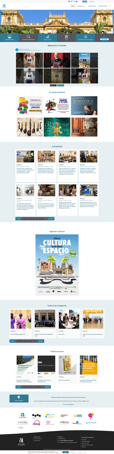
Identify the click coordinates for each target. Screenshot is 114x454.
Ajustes (80, 452)
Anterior (19, 218)
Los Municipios (92, 6)
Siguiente (51, 218)
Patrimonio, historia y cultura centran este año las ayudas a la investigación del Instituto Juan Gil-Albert (46, 206)
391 (45, 218)
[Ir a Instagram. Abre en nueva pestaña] (74, 1)
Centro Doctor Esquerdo (22, 200)
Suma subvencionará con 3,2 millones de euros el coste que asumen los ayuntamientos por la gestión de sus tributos (88, 204)
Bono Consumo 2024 (64, 380)
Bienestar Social (41, 166)
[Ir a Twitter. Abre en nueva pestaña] (72, 1)
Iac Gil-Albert (45, 200)
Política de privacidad (86, 441)
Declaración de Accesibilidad (87, 444)
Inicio (72, 6)
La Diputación (80, 6)
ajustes (57, 452)
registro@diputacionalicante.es (66, 440)
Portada (27, 166)
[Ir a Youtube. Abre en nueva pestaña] (77, 1)
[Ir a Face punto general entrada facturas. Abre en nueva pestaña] (66, 38)
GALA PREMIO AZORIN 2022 (18, 334)
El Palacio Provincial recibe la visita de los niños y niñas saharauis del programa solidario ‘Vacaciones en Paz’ (88, 170)
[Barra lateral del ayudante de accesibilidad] (1, 13)
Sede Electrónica (103, 6)
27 (42, 387)
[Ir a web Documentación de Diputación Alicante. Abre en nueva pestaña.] (47, 38)
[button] (110, 6)
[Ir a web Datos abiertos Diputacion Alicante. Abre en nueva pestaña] (104, 38)
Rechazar (73, 452)
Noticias (23, 166)
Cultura (39, 200)
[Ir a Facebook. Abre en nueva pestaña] (69, 1)
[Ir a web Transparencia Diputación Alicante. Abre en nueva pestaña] (28, 38)
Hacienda (61, 200)
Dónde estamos (19, 400)
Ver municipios (68, 404)
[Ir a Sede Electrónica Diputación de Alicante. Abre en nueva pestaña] (9, 38)
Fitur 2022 (61, 334)
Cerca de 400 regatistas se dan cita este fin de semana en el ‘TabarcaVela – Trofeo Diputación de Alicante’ (25, 170)
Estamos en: (37, 437)
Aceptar (65, 452)
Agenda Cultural (57, 231)
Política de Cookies (85, 443)
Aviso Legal (84, 439)
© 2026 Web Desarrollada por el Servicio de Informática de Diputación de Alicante (57, 449)
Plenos (64, 166)
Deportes (19, 166)
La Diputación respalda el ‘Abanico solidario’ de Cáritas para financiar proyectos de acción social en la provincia (46, 170)
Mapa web (84, 446)
